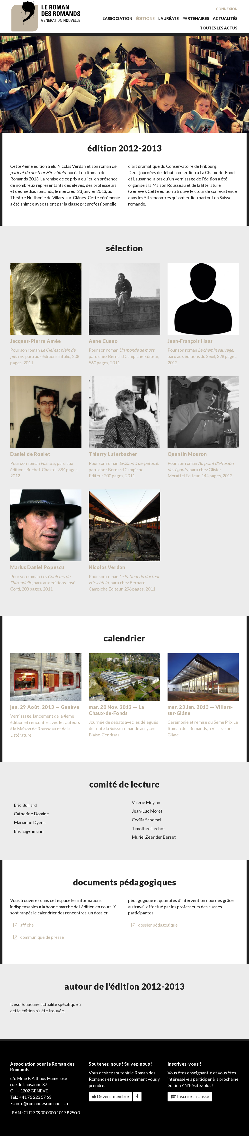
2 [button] (120, 128)
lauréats (168, 18)
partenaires (195, 18)
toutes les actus (218, 28)
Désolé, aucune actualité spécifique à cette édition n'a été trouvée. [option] (45, 1007)
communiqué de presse (41, 937)
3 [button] (128, 128)
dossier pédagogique (157, 925)
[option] (124, 84)
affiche (26, 925)
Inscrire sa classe (192, 1096)
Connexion (227, 9)
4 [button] (139, 128)
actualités (225, 18)
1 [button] (113, 128)
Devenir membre (112, 1096)
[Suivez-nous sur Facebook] (137, 1096)
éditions (145, 18)
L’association (117, 18)
